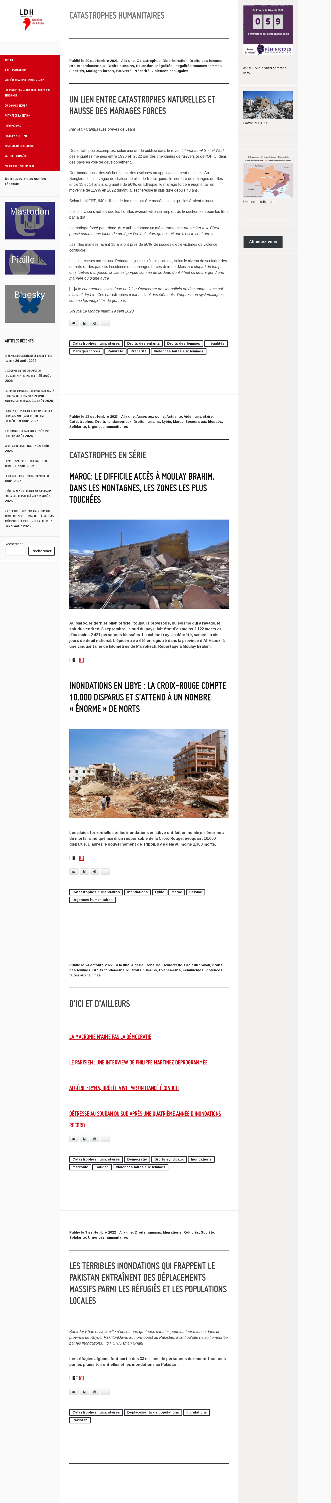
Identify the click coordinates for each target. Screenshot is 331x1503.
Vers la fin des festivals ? (20, 446)
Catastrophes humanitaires (96, 343)
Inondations (137, 892)
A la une (128, 61)
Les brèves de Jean (16, 136)
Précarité (142, 71)
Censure (152, 965)
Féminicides (193, 970)
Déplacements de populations (153, 1412)
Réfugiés (191, 1232)
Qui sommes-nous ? (16, 105)
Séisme (195, 892)
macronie (80, 1167)
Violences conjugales (169, 71)
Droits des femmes (205, 61)
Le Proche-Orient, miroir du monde (25, 476)
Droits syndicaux (169, 1159)
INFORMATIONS (13, 125)
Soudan (102, 1167)
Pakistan (79, 1420)
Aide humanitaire (198, 416)
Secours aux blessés (203, 422)
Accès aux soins (150, 416)
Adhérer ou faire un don (19, 166)
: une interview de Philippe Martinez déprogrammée (138, 1062)
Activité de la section (17, 115)
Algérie (137, 965)
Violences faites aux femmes (178, 351)
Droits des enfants (143, 343)
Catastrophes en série (107, 455)
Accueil (9, 60)
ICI (29, 225)
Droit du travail (197, 965)
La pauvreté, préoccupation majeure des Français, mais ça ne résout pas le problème (28, 416)
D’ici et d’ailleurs (99, 1003)
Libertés (76, 71)
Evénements (170, 970)
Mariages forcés (100, 71)
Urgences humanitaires (108, 427)
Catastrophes (149, 61)
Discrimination (175, 61)
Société (207, 1232)
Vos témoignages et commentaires (24, 80)
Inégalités (164, 66)
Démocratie (172, 965)
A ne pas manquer (15, 70)
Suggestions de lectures (19, 146)
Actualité (174, 416)
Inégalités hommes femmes (198, 66)
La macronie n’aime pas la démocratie (110, 1036)
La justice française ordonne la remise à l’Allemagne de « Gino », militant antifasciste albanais (29, 396)
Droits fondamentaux (87, 66)
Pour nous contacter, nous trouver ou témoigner (28, 92)
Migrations (172, 1232)
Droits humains (121, 66)
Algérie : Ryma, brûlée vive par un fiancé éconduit (124, 1087)
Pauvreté (124, 71)
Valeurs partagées (15, 156)
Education (144, 66)
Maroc (178, 422)
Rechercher (14, 544)
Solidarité (77, 427)
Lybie (166, 422)
